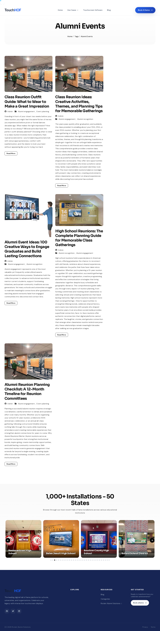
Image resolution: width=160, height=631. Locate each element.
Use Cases (71, 10)
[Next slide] (152, 540)
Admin (10, 111)
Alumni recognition (85, 119)
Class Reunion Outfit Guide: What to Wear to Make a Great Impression (27, 101)
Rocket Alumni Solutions (110, 603)
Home (60, 10)
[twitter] (13, 611)
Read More (11, 153)
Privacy (145, 627)
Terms (153, 627)
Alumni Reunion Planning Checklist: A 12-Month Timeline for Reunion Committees (27, 391)
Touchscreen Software (92, 10)
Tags (76, 36)
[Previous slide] (8, 540)
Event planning (43, 111)
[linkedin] (19, 611)
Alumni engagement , (27, 111)
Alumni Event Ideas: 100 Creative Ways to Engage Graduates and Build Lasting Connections (27, 249)
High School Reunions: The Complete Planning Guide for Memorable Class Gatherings (79, 238)
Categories (105, 599)
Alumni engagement (84, 253)
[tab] (50, 560)
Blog (109, 10)
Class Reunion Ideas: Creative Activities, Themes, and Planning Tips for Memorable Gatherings (79, 104)
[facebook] (7, 611)
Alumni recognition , (67, 253)
